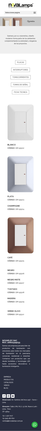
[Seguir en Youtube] (13, 396)
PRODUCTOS (9, 379)
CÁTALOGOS (8, 382)
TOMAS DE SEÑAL (20, 85)
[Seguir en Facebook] (4, 396)
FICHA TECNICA (20, 92)
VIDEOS (6, 385)
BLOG (6, 388)
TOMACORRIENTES (20, 77)
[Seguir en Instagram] (8, 396)
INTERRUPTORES (20, 70)
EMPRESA (7, 377)
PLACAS (20, 62)
